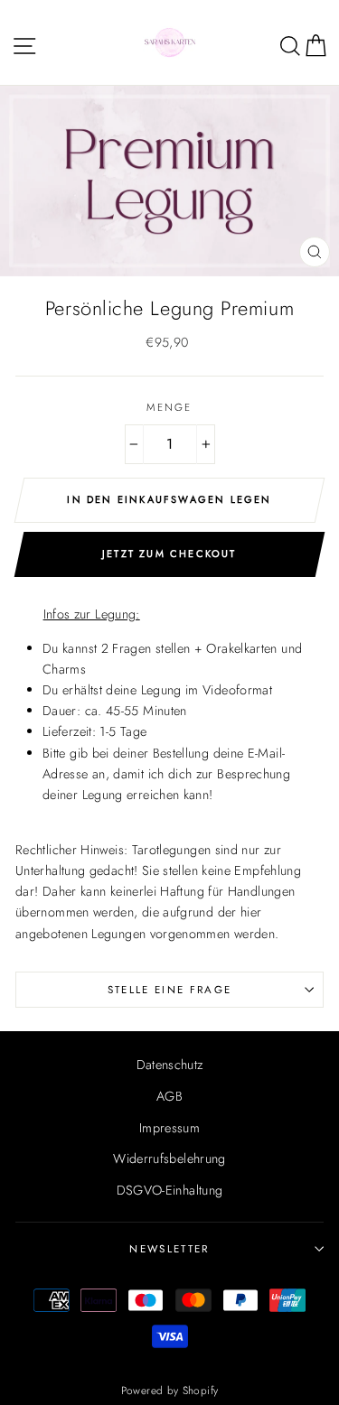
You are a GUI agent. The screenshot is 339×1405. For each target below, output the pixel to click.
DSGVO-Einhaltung (170, 1190)
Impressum (169, 1128)
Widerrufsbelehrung (169, 1158)
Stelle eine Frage (169, 989)
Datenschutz (170, 1065)
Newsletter (169, 1249)
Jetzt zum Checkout (169, 553)
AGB (169, 1096)
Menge (169, 407)
